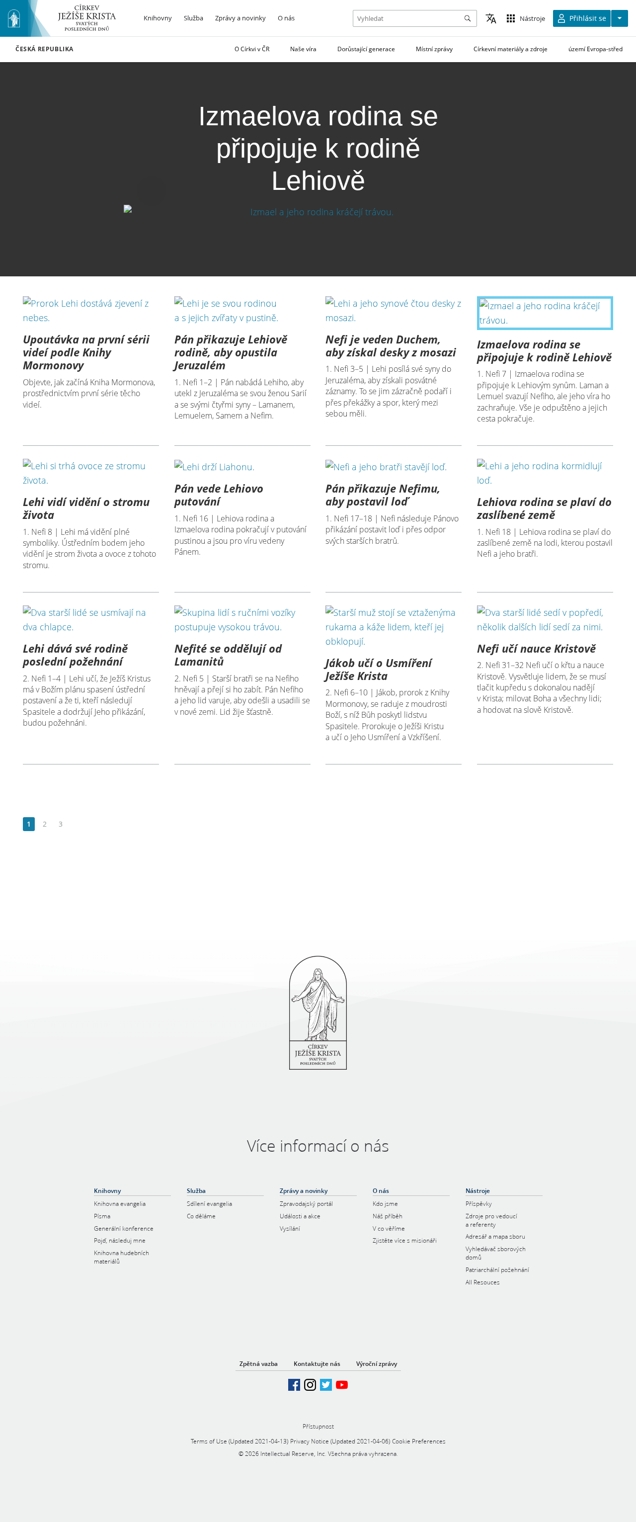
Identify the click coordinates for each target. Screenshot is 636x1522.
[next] (76, 824)
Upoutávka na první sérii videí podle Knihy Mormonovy (86, 352)
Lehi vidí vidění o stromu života (86, 508)
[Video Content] (318, 211)
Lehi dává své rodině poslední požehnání (75, 655)
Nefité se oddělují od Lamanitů (228, 655)
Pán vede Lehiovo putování (218, 494)
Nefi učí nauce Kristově (536, 648)
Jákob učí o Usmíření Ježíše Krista (378, 669)
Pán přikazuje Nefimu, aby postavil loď (382, 494)
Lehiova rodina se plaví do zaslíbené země (544, 508)
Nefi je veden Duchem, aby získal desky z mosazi (390, 345)
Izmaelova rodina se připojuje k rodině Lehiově (544, 350)
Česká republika (44, 49)
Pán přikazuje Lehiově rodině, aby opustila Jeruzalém (230, 352)
